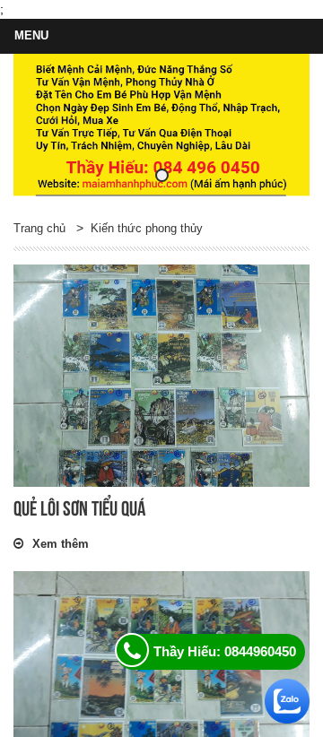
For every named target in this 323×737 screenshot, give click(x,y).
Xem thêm (60, 544)
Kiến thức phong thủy (147, 228)
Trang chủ (39, 228)
